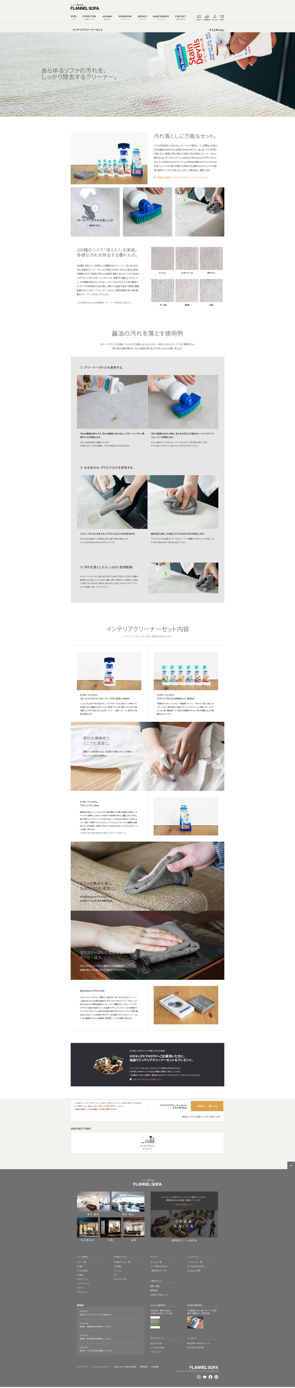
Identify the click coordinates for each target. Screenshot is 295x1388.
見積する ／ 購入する (207, 1106)
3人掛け (80, 1275)
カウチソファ (82, 1279)
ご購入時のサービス (158, 1270)
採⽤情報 (143, 1367)
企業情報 (155, 1367)
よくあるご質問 (193, 1270)
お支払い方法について (159, 1295)
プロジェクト (155, 1352)
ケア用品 (117, 1266)
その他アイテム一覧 (122, 1262)
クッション (118, 1270)
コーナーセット (83, 1283)
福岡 (134, 1240)
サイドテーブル (120, 1279)
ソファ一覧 (81, 1262)
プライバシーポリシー (101, 1367)
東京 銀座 (93, 1214)
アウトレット (82, 1292)
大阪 (110, 1240)
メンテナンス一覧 (194, 1262)
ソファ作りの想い (157, 1347)
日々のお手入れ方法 (195, 1266)
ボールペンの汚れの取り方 (95, 212)
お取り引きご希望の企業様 (125, 1367)
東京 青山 (128, 1214)
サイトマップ (82, 1367)
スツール (80, 1288)
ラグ (115, 1275)
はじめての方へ (156, 1343)
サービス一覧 (155, 1262)
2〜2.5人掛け (82, 1270)
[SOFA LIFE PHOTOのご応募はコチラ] (131, 1079)
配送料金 (154, 1290)
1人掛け (80, 1266)
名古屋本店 (87, 1240)
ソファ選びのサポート (159, 1266)
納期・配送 (155, 1286)
